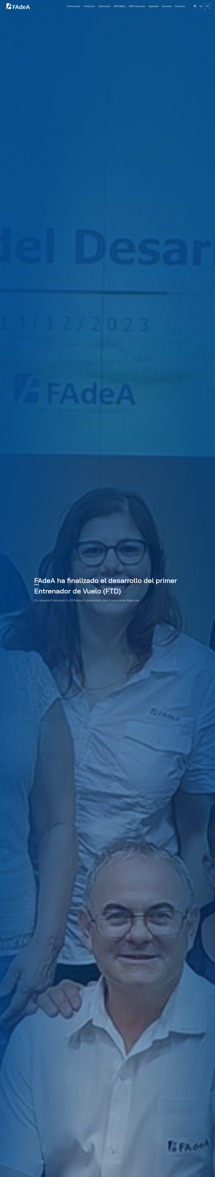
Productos (89, 6)
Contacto (180, 6)
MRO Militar (119, 6)
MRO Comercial (137, 6)
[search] (195, 6)
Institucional (73, 6)
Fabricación (104, 6)
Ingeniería (153, 6)
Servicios (167, 6)
